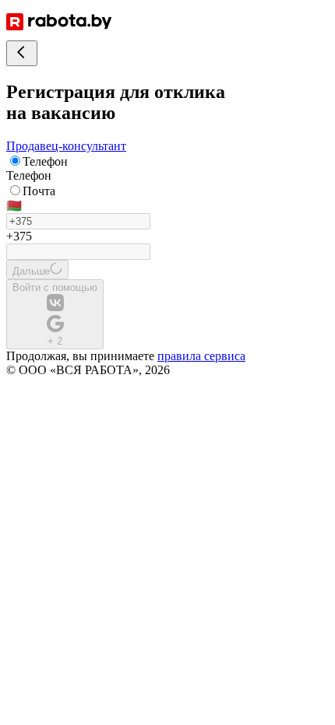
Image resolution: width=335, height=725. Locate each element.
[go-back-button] (21, 53)
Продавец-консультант (66, 145)
